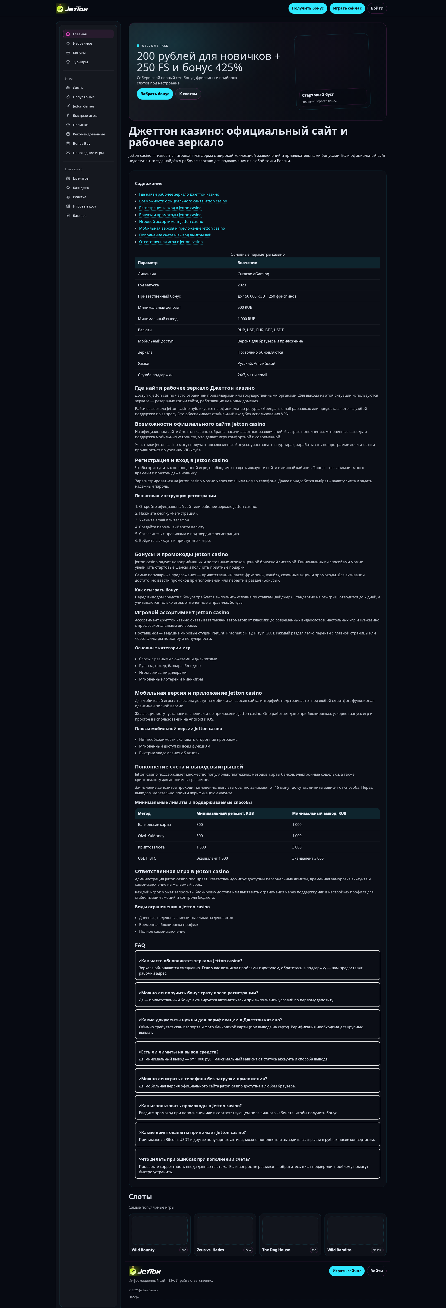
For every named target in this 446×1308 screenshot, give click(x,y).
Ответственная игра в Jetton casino (171, 241)
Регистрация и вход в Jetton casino (170, 207)
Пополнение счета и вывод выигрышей (175, 235)
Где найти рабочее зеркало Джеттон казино (179, 194)
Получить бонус (308, 8)
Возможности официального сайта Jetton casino (183, 201)
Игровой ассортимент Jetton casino (171, 221)
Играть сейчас (347, 8)
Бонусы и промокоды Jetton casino (170, 214)
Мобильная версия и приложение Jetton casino (182, 228)
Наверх (134, 1297)
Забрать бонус (155, 93)
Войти (377, 8)
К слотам (188, 93)
